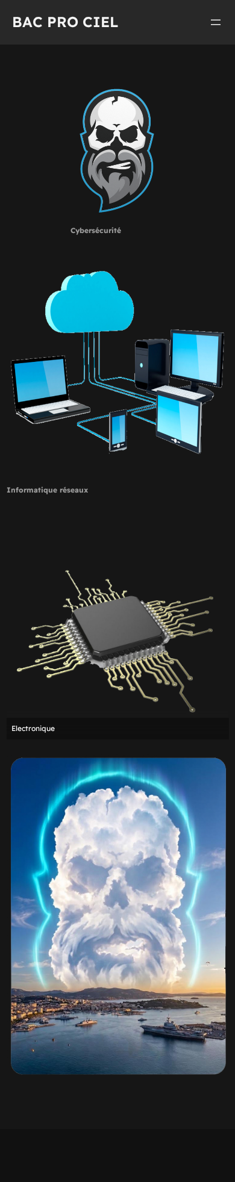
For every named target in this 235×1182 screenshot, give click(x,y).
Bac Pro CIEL (65, 22)
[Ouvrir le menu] (215, 22)
